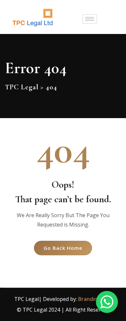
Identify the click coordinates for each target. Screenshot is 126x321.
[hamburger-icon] (89, 19)
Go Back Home (63, 248)
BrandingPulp (95, 299)
